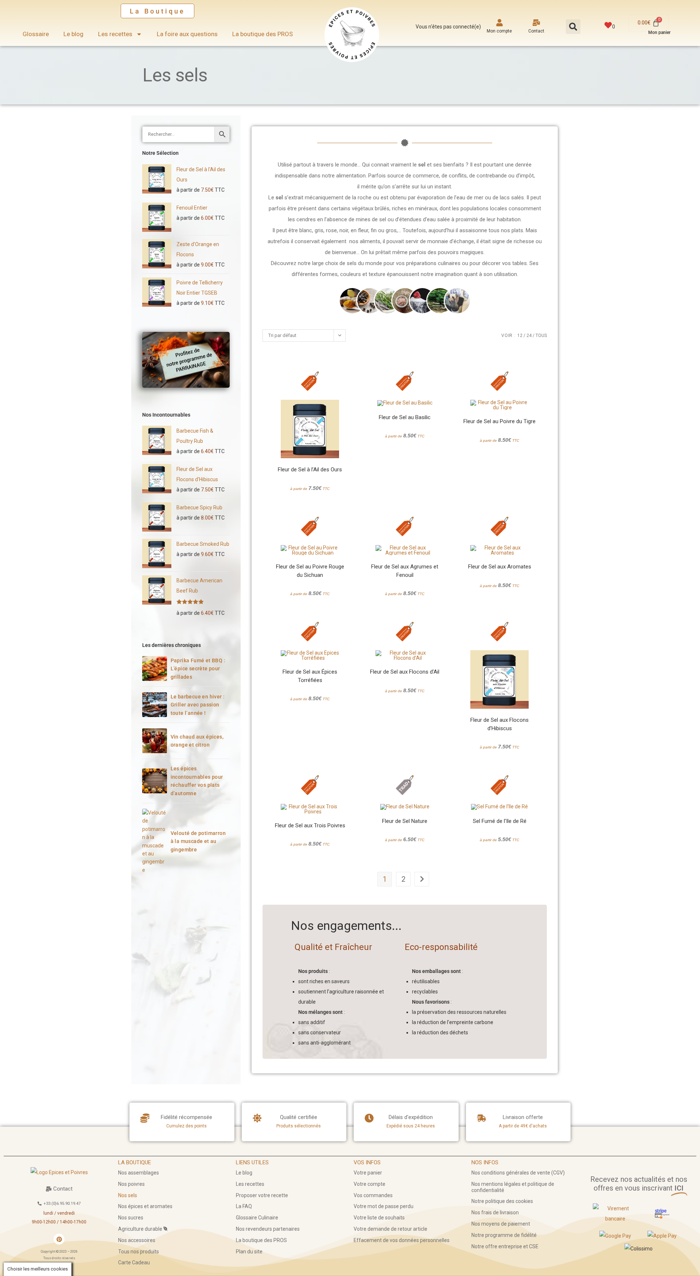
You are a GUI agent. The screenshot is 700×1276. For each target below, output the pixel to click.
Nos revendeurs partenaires (268, 1229)
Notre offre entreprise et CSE (504, 1246)
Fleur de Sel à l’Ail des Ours (310, 469)
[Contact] (536, 22)
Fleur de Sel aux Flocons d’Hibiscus (499, 724)
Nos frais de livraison (495, 1212)
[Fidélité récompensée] (144, 1118)
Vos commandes (373, 1195)
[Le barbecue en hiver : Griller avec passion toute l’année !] (154, 704)
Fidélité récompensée (186, 1117)
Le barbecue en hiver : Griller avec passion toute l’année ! (198, 705)
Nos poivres (131, 1184)
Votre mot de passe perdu (383, 1206)
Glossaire (36, 34)
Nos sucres (130, 1218)
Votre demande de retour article (390, 1229)
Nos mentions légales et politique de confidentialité (512, 1187)
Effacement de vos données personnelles (402, 1240)
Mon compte (499, 31)
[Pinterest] (59, 1239)
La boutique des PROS (262, 34)
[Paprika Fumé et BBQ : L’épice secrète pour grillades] (154, 668)
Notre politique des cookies (502, 1201)
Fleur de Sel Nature (404, 821)
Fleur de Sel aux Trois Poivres (310, 825)
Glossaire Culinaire (257, 1218)
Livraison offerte (523, 1117)
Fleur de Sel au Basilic (405, 417)
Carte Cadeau (134, 1262)
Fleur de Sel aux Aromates (499, 566)
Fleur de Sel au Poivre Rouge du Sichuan (310, 570)
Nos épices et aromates (145, 1206)
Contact (536, 31)
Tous (541, 335)
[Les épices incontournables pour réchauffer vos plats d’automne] (154, 781)
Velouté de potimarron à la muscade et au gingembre (198, 841)
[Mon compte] (499, 22)
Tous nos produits (138, 1251)
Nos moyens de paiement (500, 1224)
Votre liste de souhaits (379, 1218)
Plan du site (249, 1251)
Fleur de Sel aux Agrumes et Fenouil (404, 570)
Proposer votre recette (262, 1195)
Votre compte (369, 1184)
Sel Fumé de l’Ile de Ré (499, 821)
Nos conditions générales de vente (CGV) (518, 1173)
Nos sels (127, 1195)
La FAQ (244, 1206)
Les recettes (115, 34)
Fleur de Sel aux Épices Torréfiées (310, 675)
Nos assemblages (138, 1173)
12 (519, 335)
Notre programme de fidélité (504, 1235)
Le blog (73, 34)
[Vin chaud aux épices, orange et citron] (154, 740)
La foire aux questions (187, 34)
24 (529, 335)
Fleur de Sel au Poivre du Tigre (499, 421)
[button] (573, 26)
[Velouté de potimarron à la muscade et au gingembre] (154, 841)
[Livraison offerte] (481, 1118)
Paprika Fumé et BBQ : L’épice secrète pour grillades (198, 669)
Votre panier (368, 1173)
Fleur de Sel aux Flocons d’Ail (404, 671)
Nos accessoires (136, 1240)
